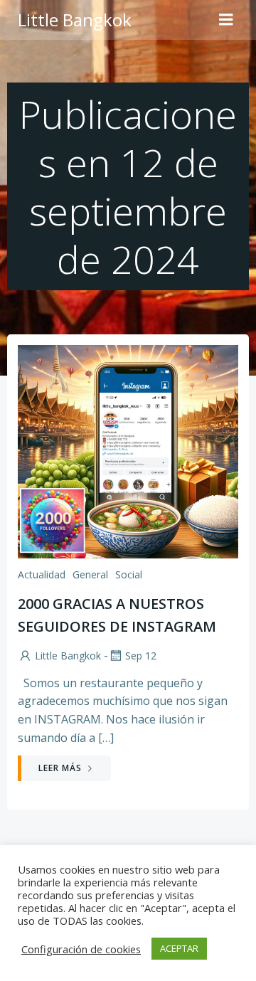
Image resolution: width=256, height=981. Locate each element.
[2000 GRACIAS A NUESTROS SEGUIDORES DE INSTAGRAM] (128, 450)
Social (128, 574)
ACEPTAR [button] (179, 948)
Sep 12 (140, 655)
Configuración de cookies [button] (81, 949)
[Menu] (226, 20)
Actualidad (41, 574)
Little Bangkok (68, 655)
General (90, 574)
